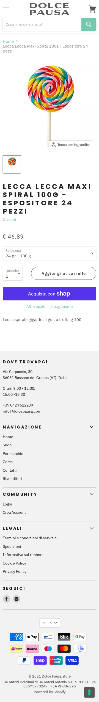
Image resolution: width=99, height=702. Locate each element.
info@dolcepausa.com (22, 411)
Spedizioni (12, 546)
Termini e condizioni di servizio (30, 537)
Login (7, 504)
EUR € (47, 623)
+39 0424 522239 (18, 405)
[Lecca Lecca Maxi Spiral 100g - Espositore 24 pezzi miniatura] (12, 164)
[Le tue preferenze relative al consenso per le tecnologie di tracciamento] (89, 692)
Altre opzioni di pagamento (49, 306)
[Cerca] (88, 24)
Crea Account (14, 512)
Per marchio (13, 453)
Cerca (8, 461)
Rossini (9, 219)
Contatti (10, 470)
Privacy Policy (14, 571)
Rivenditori (12, 478)
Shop (7, 445)
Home (8, 41)
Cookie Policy (14, 563)
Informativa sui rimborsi (24, 554)
